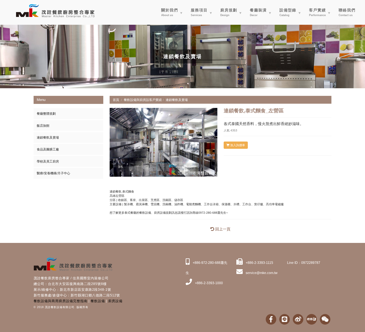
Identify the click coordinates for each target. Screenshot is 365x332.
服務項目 (199, 12)
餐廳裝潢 (258, 12)
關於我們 (169, 12)
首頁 (116, 100)
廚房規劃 (228, 12)
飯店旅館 (43, 125)
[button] (113, 142)
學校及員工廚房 (48, 161)
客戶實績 (317, 12)
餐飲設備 (98, 301)
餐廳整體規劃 (46, 113)
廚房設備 (115, 301)
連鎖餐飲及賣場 (48, 137)
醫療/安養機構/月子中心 (53, 173)
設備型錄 (287, 12)
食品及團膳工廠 (48, 149)
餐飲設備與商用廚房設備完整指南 (60, 301)
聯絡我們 (347, 12)
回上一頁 (222, 229)
